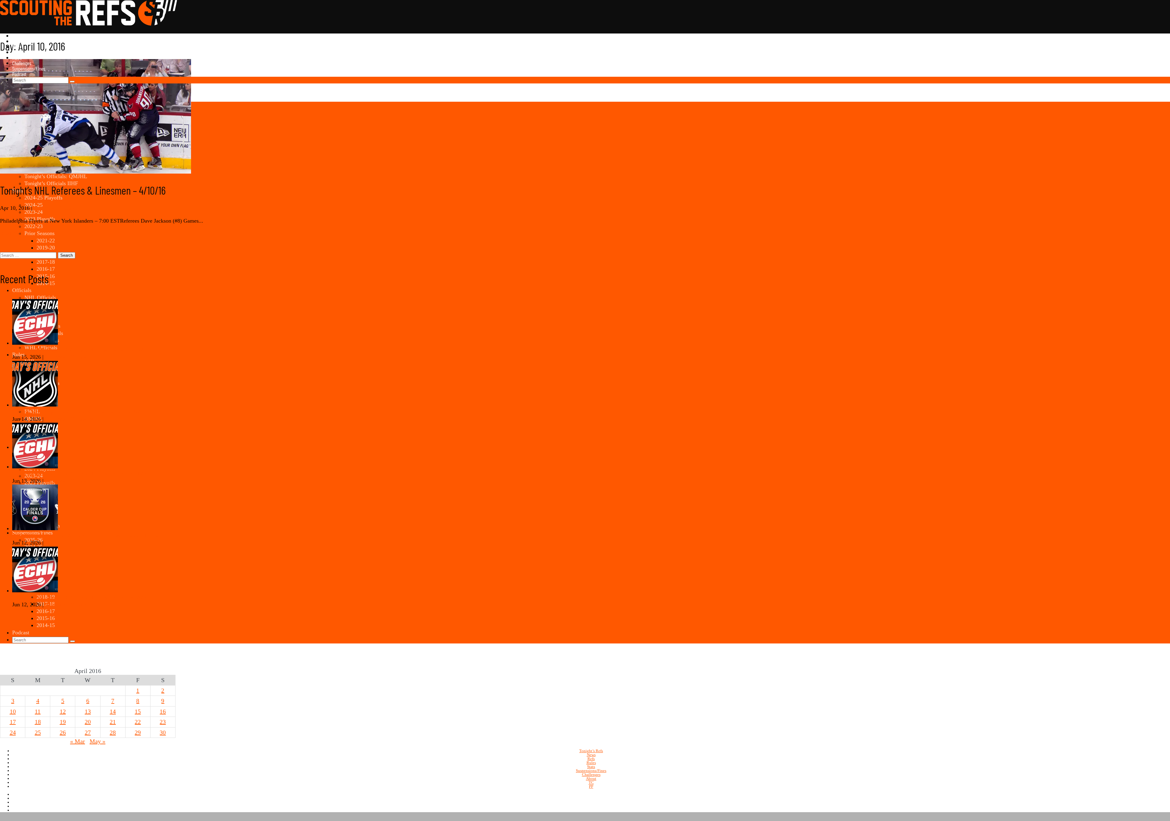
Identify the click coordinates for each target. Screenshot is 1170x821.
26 (63, 732)
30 (163, 732)
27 (88, 732)
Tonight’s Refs (24, 41)
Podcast (19, 74)
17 (13, 721)
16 (163, 711)
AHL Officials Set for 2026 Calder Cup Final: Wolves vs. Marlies (85, 536)
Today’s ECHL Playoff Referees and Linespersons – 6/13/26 (79, 473)
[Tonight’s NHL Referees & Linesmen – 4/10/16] (95, 172)
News (16, 36)
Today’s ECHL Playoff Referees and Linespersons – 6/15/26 (79, 350)
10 (13, 711)
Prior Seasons (39, 233)
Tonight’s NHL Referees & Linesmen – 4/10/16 (83, 190)
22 (138, 721)
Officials (19, 52)
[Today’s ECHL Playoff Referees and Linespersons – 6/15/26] (35, 343)
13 (88, 711)
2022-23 (33, 226)
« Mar (77, 741)
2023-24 (33, 212)
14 (113, 711)
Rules (17, 58)
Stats (16, 47)
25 (38, 732)
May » (97, 741)
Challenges (21, 63)
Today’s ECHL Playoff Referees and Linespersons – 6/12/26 (79, 597)
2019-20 (46, 248)
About (591, 778)
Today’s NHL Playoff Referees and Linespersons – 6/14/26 (77, 412)
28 (113, 732)
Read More (12, 233)
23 (163, 721)
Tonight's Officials (54, 208)
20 (88, 721)
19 (63, 721)
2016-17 (46, 269)
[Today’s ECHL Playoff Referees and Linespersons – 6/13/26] (35, 466)
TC (591, 782)
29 (138, 732)
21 (113, 721)
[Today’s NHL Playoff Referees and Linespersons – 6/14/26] (35, 405)
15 (138, 711)
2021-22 (46, 241)
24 (13, 732)
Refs (591, 758)
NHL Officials (40, 297)
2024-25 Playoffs (43, 198)
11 (38, 711)
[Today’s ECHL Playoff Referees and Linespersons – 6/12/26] (35, 590)
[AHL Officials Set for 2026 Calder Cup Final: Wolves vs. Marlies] (35, 528)
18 (38, 721)
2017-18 (46, 262)
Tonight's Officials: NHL (72, 419)
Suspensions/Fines (28, 68)
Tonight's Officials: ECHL (74, 357)
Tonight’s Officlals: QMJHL (55, 176)
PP (591, 786)
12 (63, 711)
